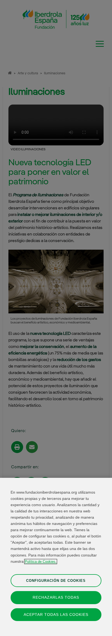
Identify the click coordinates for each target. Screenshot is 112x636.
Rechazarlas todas (56, 597)
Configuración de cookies (56, 581)
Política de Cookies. (41, 561)
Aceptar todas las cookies (56, 614)
